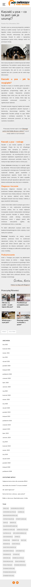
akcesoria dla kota (17, 508)
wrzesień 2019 (7, 425)
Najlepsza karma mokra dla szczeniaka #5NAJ (15, 481)
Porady (3, 23)
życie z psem (12, 331)
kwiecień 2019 (7, 446)
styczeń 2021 (6, 361)
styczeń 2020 (6, 408)
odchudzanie (7, 536)
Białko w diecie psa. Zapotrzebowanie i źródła (15, 498)
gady (5, 522)
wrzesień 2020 (7, 378)
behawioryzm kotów (10, 515)
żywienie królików (9, 572)
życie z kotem (20, 561)
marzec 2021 (6, 353)
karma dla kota (9, 529)
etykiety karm (21, 519)
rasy (23, 540)
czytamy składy (8, 519)
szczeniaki (7, 554)
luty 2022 (5, 344)
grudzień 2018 (6, 463)
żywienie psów (8, 575)
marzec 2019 (6, 450)
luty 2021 (5, 357)
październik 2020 (7, 374)
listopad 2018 (6, 467)
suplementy (20, 551)
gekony (13, 522)
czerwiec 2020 (7, 387)
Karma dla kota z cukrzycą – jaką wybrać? (14, 494)
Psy (7, 23)
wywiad (16, 554)
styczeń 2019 (6, 459)
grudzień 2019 (6, 412)
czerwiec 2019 (7, 437)
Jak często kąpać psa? (8, 490)
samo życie (16, 543)
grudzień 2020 (6, 366)
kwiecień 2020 (7, 395)
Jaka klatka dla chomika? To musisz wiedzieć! (15, 485)
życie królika (8, 561)
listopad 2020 (6, 370)
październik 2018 (7, 471)
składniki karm (8, 551)
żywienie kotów (8, 568)
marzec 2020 (6, 399)
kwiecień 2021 (7, 349)
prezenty (15, 540)
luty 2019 (5, 454)
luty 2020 (5, 404)
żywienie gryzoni (20, 565)
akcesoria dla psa (9, 512)
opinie (17, 536)
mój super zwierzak (19, 533)
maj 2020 (5, 391)
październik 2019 (7, 420)
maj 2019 (5, 442)
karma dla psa (22, 529)
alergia (21, 512)
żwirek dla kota (18, 558)
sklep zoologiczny (9, 547)
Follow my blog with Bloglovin (20, 285)
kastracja (7, 533)
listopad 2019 (6, 416)
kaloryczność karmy (10, 526)
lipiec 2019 (6, 433)
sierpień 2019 (6, 429)
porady (4, 331)
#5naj (6, 508)
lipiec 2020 (6, 382)
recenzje (6, 543)
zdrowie (6, 558)
